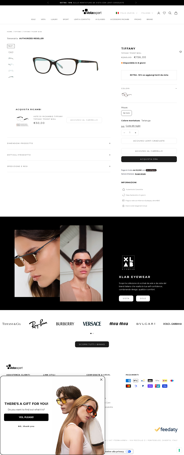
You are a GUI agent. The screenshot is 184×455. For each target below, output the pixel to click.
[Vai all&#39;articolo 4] (11, 65)
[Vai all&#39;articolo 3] (11, 58)
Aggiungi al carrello (149, 151)
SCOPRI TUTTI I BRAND (92, 344)
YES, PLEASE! (26, 417)
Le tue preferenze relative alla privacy (104, 451)
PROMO (137, 19)
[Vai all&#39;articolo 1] (11, 46)
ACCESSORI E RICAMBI (119, 19)
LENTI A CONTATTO (82, 19)
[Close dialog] (101, 379)
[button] (90, 333)
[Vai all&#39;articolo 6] (11, 77)
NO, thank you (26, 426)
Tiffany (18, 32)
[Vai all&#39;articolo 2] (11, 52)
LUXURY (54, 19)
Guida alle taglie (133, 126)
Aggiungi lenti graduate (149, 141)
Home (9, 32)
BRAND (150, 19)
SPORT (66, 19)
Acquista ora (149, 159)
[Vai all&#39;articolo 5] (11, 71)
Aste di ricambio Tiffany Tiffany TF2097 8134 (48, 117)
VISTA (43, 19)
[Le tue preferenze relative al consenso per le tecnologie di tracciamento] (179, 450)
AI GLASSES (100, 19)
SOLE (33, 19)
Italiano (145, 13)
